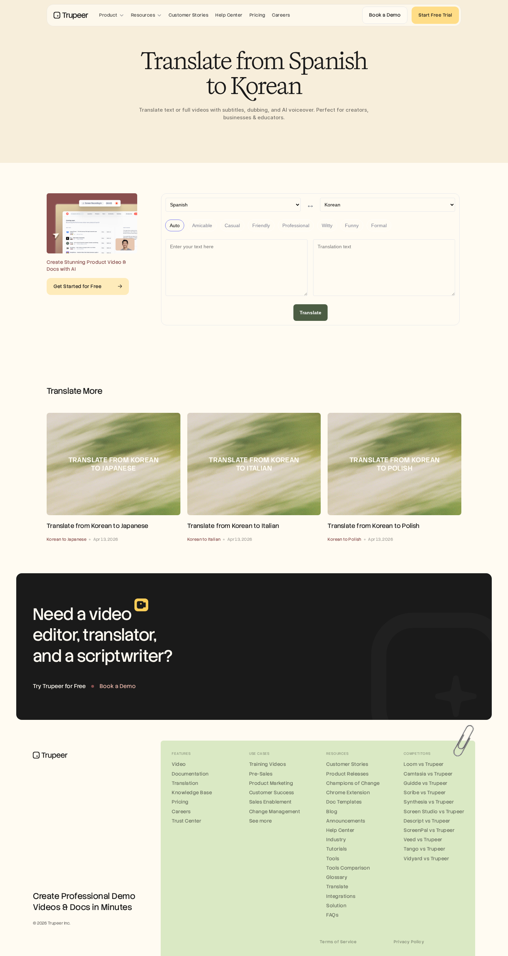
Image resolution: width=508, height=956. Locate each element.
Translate (310, 312)
